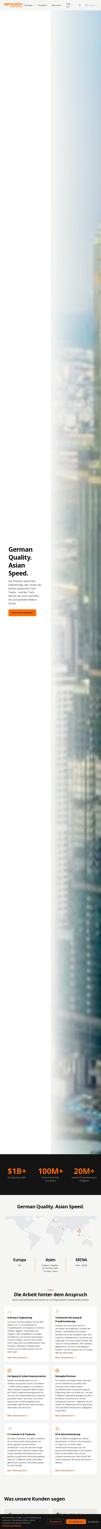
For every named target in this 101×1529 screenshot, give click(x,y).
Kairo (78, 1265)
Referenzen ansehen (22, 612)
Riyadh (84, 1265)
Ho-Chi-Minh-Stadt (50, 1268)
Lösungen (28, 5)
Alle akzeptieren (76, 1521)
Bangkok (54, 1265)
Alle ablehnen (55, 1521)
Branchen (56, 5)
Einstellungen (93, 1521)
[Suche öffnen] (79, 5)
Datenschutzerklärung (11, 1525)
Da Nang (47, 1271)
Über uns (68, 5)
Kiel (19, 1265)
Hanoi (54, 1271)
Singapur (45, 1265)
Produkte (42, 5)
